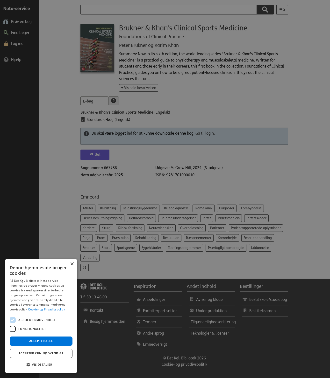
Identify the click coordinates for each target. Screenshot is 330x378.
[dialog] (41, 316)
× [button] (72, 264)
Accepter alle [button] (41, 341)
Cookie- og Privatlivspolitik (46, 309)
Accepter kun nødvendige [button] (41, 353)
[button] (41, 364)
